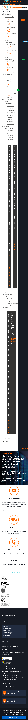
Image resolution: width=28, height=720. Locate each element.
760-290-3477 (11, 702)
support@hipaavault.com (18, 511)
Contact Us (13, 717)
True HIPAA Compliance (8, 615)
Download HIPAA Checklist (12, 340)
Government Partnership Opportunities (13, 652)
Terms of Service (9, 714)
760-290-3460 (11, 694)
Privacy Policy (19, 714)
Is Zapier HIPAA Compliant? (9, 675)
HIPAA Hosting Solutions (8, 644)
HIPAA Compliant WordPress (10, 646)
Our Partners (5, 654)
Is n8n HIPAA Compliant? (8, 669)
